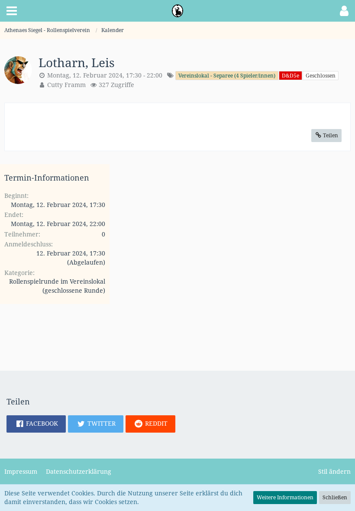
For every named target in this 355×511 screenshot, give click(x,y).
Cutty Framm (66, 85)
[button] (11, 11)
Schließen (335, 497)
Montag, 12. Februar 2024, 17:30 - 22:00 (104, 75)
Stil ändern (334, 471)
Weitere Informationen (285, 497)
